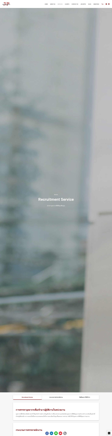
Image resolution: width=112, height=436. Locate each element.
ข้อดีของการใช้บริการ (84, 397)
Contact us (75, 4)
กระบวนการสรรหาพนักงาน (56, 397)
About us (52, 4)
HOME (46, 4)
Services (60, 4)
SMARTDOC (96, 4)
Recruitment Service (27, 397)
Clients (67, 4)
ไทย (102, 4)
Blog (89, 4)
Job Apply (83, 4)
